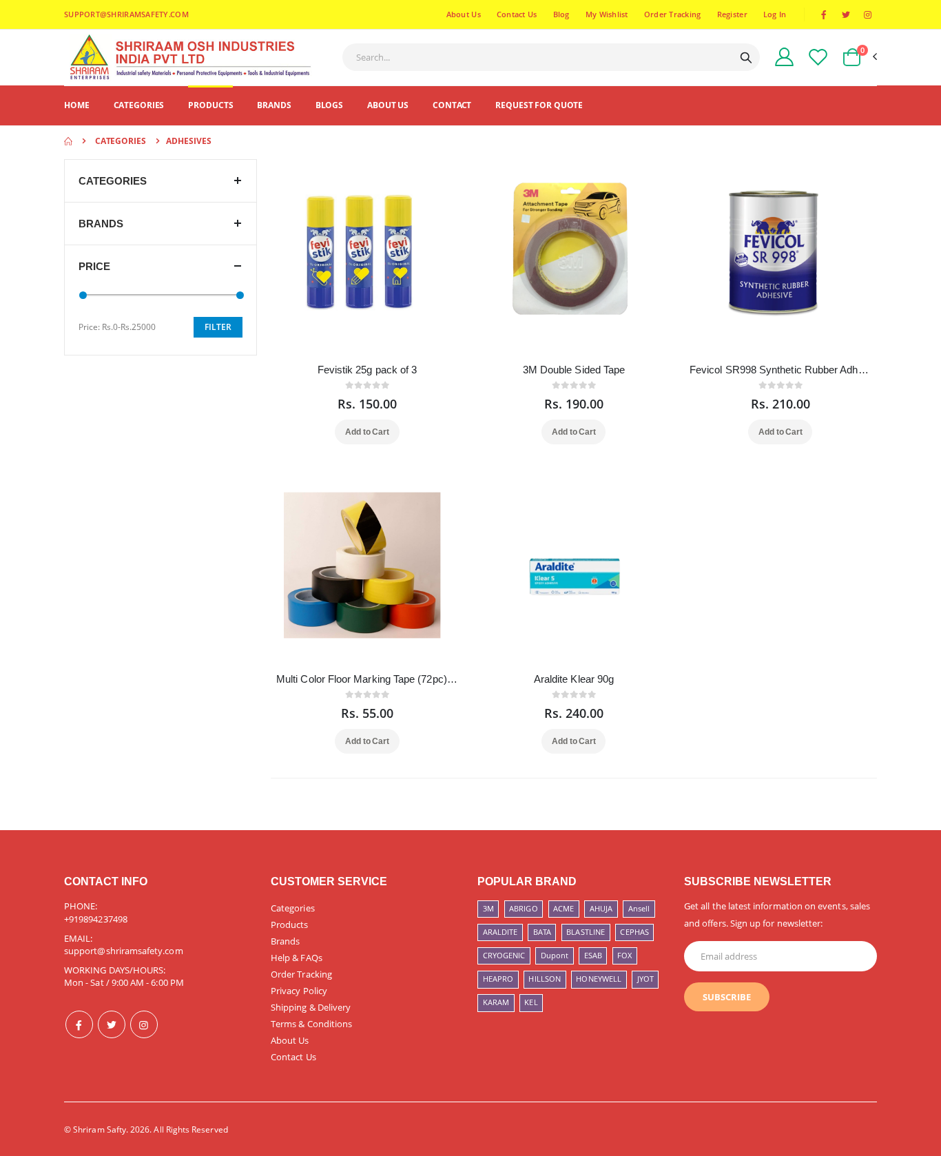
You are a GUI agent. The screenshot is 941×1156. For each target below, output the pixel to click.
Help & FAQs (296, 957)
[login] (784, 56)
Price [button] (94, 266)
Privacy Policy (299, 990)
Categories (139, 105)
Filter (218, 327)
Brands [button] (101, 223)
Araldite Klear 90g (574, 679)
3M (488, 908)
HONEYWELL (598, 978)
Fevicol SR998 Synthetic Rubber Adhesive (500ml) (780, 369)
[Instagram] (144, 1024)
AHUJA (601, 908)
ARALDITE (500, 932)
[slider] (83, 295)
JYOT (645, 978)
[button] (859, 57)
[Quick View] (385, 432)
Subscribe (727, 997)
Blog (561, 14)
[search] (746, 57)
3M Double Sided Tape (574, 369)
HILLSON (544, 978)
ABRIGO (523, 908)
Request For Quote (539, 105)
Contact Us (517, 14)
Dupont (554, 955)
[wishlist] (818, 56)
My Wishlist (607, 14)
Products (210, 105)
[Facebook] (79, 1024)
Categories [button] (113, 181)
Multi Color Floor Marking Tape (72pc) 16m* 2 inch (367, 679)
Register (732, 14)
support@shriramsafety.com (123, 951)
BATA (542, 932)
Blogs (329, 105)
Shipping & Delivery (311, 1007)
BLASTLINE (585, 932)
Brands (274, 105)
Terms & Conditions (311, 1024)
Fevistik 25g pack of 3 (367, 369)
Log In (775, 14)
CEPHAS (634, 932)
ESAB (593, 955)
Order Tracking (672, 14)
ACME (563, 908)
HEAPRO (498, 978)
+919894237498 (95, 919)
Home (77, 105)
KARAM (496, 1002)
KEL (530, 1002)
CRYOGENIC (504, 955)
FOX (624, 955)
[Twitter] (111, 1024)
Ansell (639, 908)
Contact (452, 105)
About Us (463, 14)
